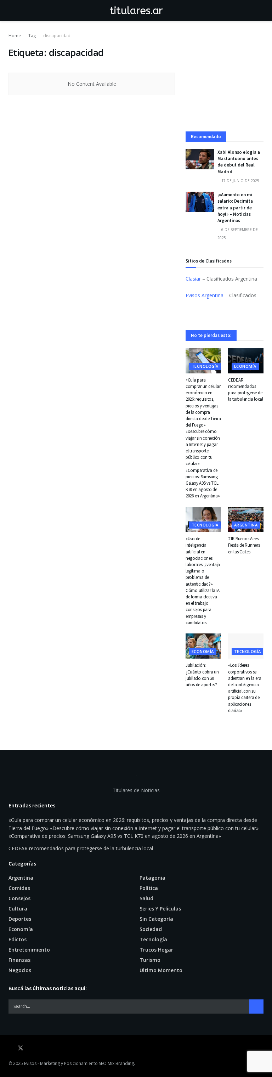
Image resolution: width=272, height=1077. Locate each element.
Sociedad (151, 929)
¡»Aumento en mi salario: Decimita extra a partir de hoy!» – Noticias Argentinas (235, 208)
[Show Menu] (11, 10)
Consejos (19, 898)
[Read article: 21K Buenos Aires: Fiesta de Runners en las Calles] (246, 519)
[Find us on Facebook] (10, 1048)
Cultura (17, 908)
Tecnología (205, 366)
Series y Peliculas (160, 908)
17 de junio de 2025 (239, 180)
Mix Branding (121, 1063)
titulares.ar (136, 10)
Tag (32, 36)
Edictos (17, 939)
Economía (245, 366)
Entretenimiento (29, 949)
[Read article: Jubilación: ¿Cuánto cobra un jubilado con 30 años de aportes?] (203, 646)
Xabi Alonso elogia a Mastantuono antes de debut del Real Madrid (238, 162)
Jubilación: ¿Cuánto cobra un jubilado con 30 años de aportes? (202, 675)
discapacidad (56, 36)
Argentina (245, 525)
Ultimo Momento (161, 970)
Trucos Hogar (156, 949)
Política (149, 888)
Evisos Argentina (204, 295)
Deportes (19, 918)
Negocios (19, 970)
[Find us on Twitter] (20, 1048)
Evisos (30, 1063)
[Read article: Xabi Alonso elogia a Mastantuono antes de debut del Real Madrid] (200, 159)
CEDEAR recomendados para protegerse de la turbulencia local (245, 389)
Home (14, 36)
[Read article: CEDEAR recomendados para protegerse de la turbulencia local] (246, 360)
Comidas (19, 888)
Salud (146, 898)
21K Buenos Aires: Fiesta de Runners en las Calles (244, 545)
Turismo (150, 960)
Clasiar (193, 278)
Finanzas (19, 960)
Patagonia (152, 877)
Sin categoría (156, 918)
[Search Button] (260, 10)
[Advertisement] (225, 81)
